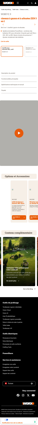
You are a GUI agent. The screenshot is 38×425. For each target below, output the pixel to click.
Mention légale (18, 413)
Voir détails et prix (16, 217)
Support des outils (8, 370)
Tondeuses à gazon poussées (12, 319)
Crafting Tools (7, 347)
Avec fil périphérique (9, 316)
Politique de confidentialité (29, 411)
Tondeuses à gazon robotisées (12, 307)
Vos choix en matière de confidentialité (21, 420)
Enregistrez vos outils (9, 364)
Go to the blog (28, 289)
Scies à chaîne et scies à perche (12, 322)
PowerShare (8, 353)
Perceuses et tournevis (9, 338)
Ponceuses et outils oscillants (12, 344)
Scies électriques (8, 341)
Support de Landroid (9, 373)
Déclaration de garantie (28, 413)
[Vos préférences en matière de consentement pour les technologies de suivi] (35, 422)
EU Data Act (19, 411)
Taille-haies (6, 325)
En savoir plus (11, 281)
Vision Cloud (7, 310)
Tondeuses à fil (7, 328)
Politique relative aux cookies (8, 413)
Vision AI (5, 313)
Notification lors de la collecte (12, 423)
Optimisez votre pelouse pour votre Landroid (17, 269)
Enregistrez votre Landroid (11, 367)
